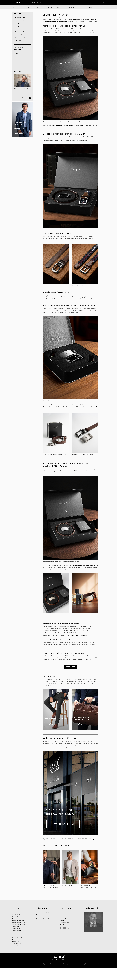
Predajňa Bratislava (17, 913)
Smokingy (18, 40)
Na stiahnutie (63, 916)
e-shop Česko (15, 945)
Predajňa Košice (16, 918)
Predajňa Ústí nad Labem (18, 937)
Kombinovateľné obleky (21, 34)
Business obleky (19, 20)
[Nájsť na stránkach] (104, 3)
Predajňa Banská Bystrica (18, 915)
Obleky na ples (19, 26)
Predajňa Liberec (16, 939)
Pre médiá (62, 924)
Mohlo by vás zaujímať (19, 48)
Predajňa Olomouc (16, 930)
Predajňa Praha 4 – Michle (18, 920)
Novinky (17, 56)
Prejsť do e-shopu (70, 666)
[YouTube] (64, 928)
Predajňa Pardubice (17, 932)
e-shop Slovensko (16, 943)
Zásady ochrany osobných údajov (44, 916)
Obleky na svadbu (20, 23)
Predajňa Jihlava (16, 941)
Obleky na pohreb (20, 37)
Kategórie (18, 13)
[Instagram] (69, 928)
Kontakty (62, 920)
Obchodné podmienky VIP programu (45, 918)
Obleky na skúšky (20, 29)
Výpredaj (17, 59)
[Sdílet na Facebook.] (93, 839)
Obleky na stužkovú (20, 31)
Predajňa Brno (15, 926)
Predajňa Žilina (16, 916)
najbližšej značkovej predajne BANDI (82, 659)
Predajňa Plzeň (16, 936)
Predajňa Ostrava (16, 928)
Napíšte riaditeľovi (64, 922)
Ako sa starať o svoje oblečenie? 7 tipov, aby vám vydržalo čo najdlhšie (22, 90)
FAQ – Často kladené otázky (43, 913)
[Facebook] (60, 928)
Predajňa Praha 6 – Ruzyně (19, 922)
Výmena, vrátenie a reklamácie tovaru (45, 915)
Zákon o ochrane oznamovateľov (68, 918)
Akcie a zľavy (18, 53)
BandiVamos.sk (68, 630)
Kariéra (61, 915)
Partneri (62, 913)
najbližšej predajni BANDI (57, 741)
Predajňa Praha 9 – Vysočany (19, 924)
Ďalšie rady (25, 97)
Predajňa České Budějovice (19, 934)
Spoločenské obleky (20, 17)
